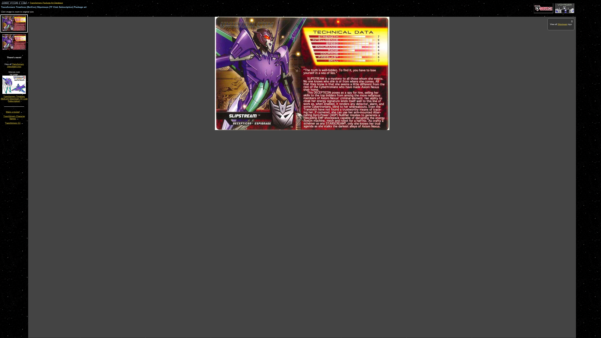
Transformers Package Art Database (46, 3)
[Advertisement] (85, 15)
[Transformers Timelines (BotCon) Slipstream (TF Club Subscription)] (14, 93)
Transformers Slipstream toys (15, 65)
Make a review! (13, 112)
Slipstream (562, 24)
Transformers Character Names (14, 117)
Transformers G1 (13, 123)
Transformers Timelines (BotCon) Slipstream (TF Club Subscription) (14, 98)
